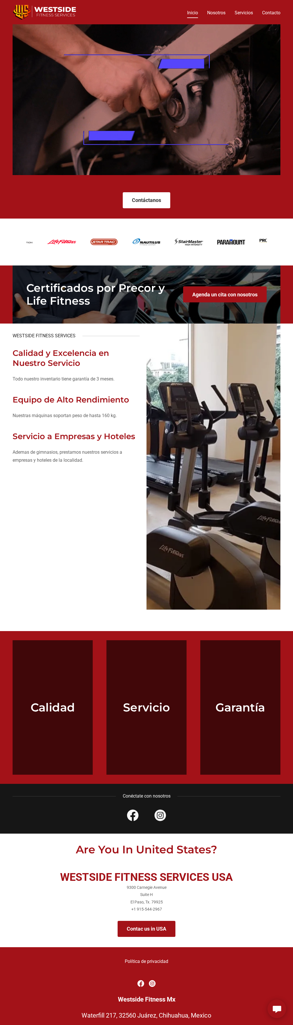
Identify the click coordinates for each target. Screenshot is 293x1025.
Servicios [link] (244, 12)
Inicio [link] (192, 12)
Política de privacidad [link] (146, 961)
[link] (45, 12)
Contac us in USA (146, 929)
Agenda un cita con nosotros (225, 295)
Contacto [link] (271, 12)
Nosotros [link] (216, 12)
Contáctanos (146, 200)
